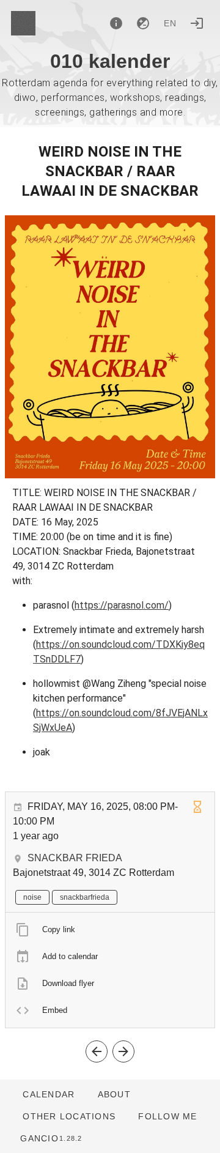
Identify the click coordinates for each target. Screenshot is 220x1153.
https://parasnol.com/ (122, 605)
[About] (116, 23)
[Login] (196, 23)
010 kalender (110, 61)
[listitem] (110, 930)
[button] (68, 1116)
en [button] (170, 23)
